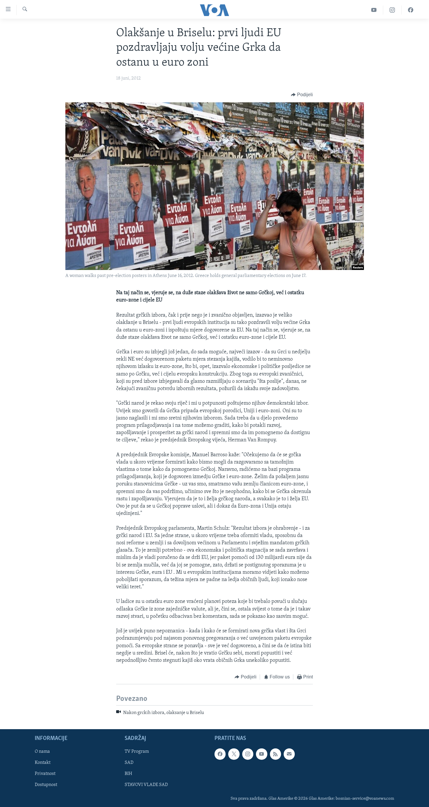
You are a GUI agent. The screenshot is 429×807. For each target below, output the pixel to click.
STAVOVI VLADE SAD (146, 785)
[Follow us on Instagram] (247, 753)
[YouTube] (374, 10)
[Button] (302, 95)
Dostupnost (46, 785)
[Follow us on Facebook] (220, 753)
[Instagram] (392, 10)
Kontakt (42, 762)
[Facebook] (411, 10)
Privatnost (45, 773)
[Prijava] (289, 753)
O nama (42, 751)
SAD (129, 762)
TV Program (137, 751)
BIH (128, 773)
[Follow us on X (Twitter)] (233, 753)
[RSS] (275, 753)
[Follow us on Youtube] (261, 753)
